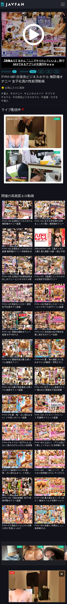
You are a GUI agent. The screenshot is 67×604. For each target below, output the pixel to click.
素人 (6, 93)
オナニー (17, 93)
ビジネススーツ (35, 93)
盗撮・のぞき (50, 97)
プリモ (51, 93)
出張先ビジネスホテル (27, 97)
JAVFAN (15, 4)
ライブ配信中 (11, 110)
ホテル (7, 97)
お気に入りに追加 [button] (14, 87)
